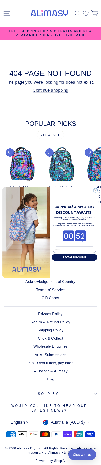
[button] (82, 454)
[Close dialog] (95, 190)
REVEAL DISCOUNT (74, 257)
